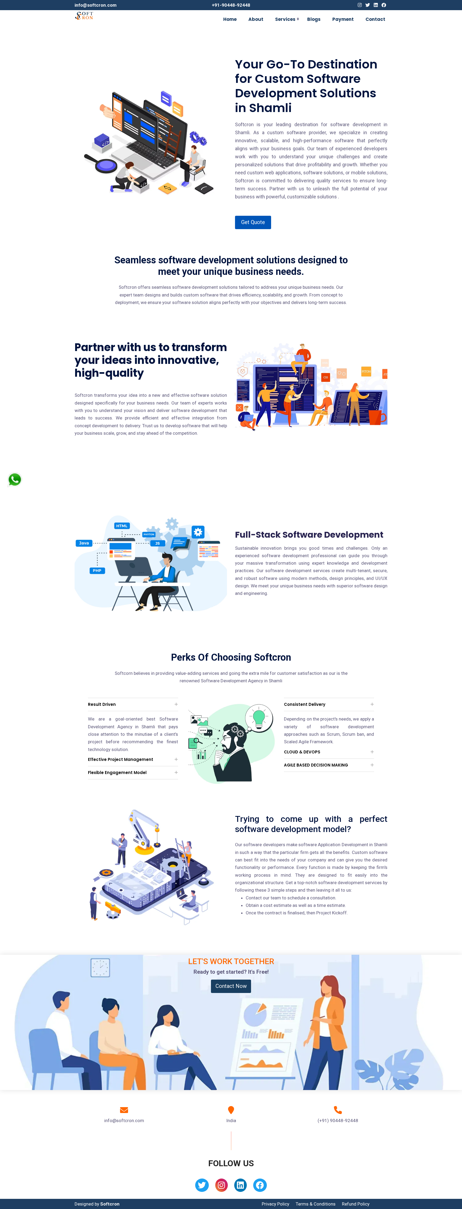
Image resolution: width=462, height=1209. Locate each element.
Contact (375, 19)
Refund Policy (355, 1204)
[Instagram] (359, 5)
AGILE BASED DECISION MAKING (316, 765)
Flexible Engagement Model (117, 772)
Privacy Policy (275, 1204)
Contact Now (231, 986)
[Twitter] (367, 5)
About (255, 19)
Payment (343, 19)
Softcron (110, 1204)
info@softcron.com (96, 5)
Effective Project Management (120, 759)
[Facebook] (383, 5)
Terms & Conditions (316, 1204)
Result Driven (102, 704)
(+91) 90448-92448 (338, 1120)
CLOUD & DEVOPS (302, 752)
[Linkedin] (375, 5)
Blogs (314, 19)
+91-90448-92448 (231, 5)
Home (230, 19)
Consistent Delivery (304, 704)
